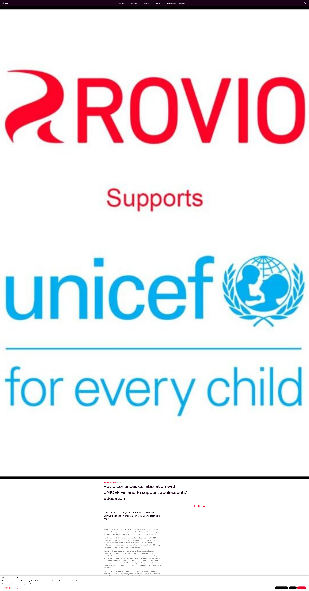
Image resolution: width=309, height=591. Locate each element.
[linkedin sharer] (203, 506)
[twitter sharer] (199, 506)
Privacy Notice (17, 588)
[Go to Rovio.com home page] (5, 3)
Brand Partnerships (110, 482)
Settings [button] (293, 588)
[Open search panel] (305, 3)
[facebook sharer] (194, 506)
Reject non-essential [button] (282, 588)
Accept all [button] (301, 588)
